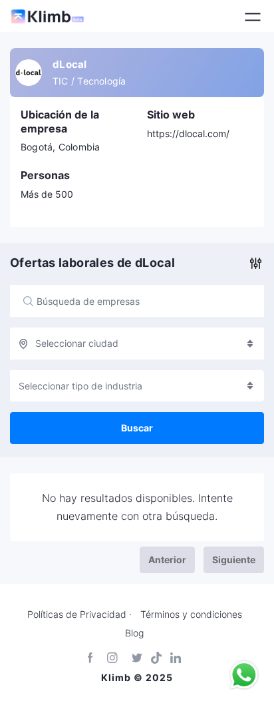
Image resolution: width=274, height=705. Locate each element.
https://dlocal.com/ (188, 133)
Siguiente (233, 559)
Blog (134, 633)
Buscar (137, 427)
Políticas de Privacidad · (79, 614)
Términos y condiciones (191, 614)
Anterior (167, 559)
